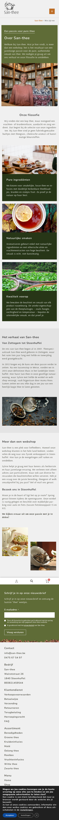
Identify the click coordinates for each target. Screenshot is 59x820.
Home (7, 780)
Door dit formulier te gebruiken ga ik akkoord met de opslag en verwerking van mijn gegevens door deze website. (30, 621)
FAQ (6, 721)
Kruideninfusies (13, 742)
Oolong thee (11, 751)
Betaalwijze (11, 699)
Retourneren (11, 708)
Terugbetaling (12, 712)
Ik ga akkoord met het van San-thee (26, 625)
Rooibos (9, 755)
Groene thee (11, 737)
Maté (7, 746)
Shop (7, 785)
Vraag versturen (15, 632)
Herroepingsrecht (14, 717)
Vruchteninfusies (14, 759)
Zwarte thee (11, 768)
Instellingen (26, 815)
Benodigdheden (13, 733)
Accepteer (10, 815)
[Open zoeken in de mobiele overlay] (31, 581)
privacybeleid (29, 625)
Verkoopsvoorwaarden (17, 694)
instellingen (26, 810)
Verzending (10, 703)
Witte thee (10, 764)
